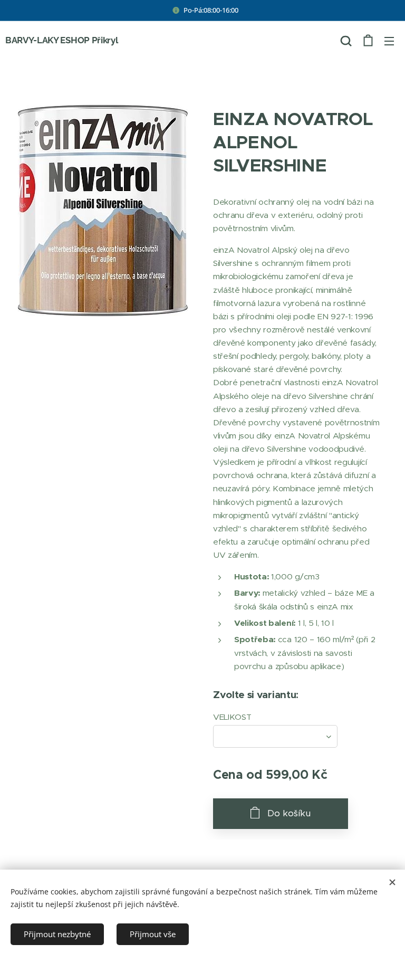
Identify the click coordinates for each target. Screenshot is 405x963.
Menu (389, 40)
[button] (346, 40)
